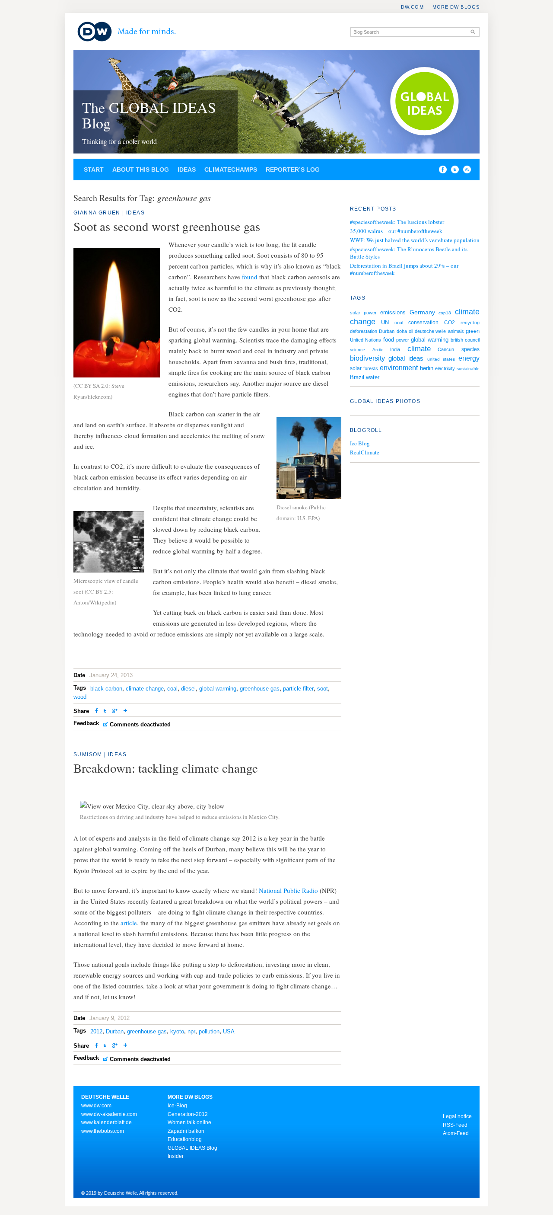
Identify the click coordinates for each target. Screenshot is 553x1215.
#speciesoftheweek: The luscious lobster (397, 222)
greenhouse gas (260, 688)
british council (465, 339)
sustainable (468, 368)
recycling (470, 322)
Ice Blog (360, 443)
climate (419, 348)
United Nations (365, 339)
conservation (423, 323)
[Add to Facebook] (441, 171)
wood (79, 697)
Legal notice (457, 1116)
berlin (426, 368)
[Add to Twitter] (105, 711)
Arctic (377, 349)
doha (402, 331)
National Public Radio (288, 890)
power (402, 339)
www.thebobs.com (102, 1131)
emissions (393, 312)
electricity (445, 368)
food (388, 340)
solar (356, 368)
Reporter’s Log (293, 169)
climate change (145, 688)
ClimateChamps (230, 169)
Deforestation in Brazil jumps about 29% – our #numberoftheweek (404, 269)
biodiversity (367, 358)
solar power (363, 312)
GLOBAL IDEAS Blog (192, 1148)
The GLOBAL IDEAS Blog (149, 115)
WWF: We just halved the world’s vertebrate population (415, 240)
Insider (176, 1156)
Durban (115, 1031)
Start (94, 169)
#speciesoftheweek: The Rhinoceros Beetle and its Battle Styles (408, 252)
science (357, 349)
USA (229, 1031)
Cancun (446, 349)
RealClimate (364, 452)
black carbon (106, 688)
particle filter (298, 688)
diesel (188, 688)
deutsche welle (430, 331)
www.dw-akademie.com (109, 1114)
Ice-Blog (177, 1106)
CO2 (449, 323)
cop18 (445, 312)
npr (191, 1031)
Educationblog (185, 1139)
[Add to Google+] (115, 711)
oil (411, 331)
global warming (217, 688)
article (129, 922)
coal (172, 688)
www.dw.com (96, 1106)
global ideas (405, 358)
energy (469, 358)
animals (456, 331)
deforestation (363, 331)
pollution (209, 1031)
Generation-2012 (188, 1114)
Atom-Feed (456, 1133)
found (250, 276)
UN (385, 322)
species (470, 349)
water (372, 377)
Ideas (187, 169)
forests (370, 368)
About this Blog (140, 169)
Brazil (357, 377)
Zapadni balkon (186, 1131)
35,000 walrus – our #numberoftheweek (396, 231)
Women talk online (189, 1122)
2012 (96, 1031)
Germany (422, 312)
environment (399, 367)
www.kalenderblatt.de (106, 1122)
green (473, 331)
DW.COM (412, 7)
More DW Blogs (456, 7)
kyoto (177, 1031)
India (395, 349)
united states (441, 359)
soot (322, 688)
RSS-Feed (455, 1125)
